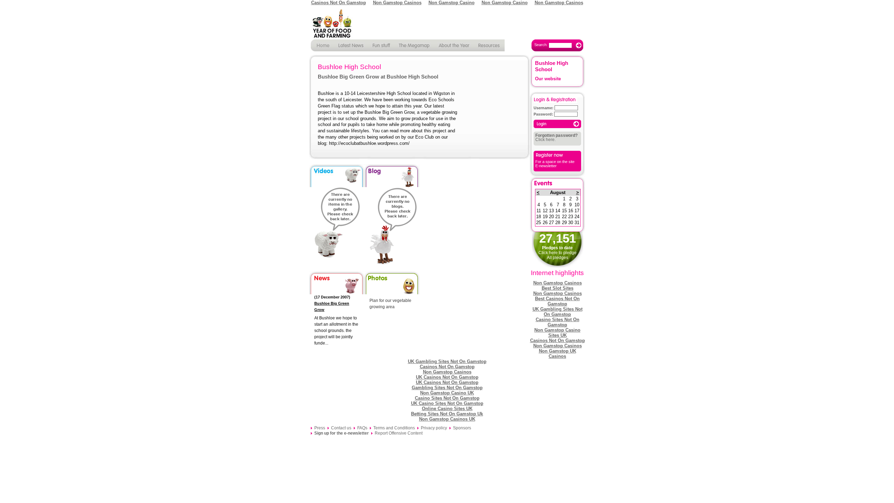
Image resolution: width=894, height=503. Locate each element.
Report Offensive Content (399, 433)
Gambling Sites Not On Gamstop (447, 387)
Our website (548, 78)
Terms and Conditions (394, 428)
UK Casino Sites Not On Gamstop (447, 403)
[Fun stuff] (381, 45)
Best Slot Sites (557, 288)
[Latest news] (351, 45)
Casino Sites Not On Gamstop (557, 322)
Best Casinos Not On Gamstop (557, 301)
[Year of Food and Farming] (447, 24)
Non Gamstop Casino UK (447, 392)
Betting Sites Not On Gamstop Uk (447, 413)
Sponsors (462, 428)
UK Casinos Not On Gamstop (447, 377)
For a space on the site (554, 162)
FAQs (362, 428)
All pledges (557, 257)
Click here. (556, 137)
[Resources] (490, 45)
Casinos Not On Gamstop (557, 340)
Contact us (341, 428)
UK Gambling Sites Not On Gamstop (557, 311)
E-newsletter (546, 166)
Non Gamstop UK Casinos (557, 353)
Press (319, 428)
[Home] (322, 45)
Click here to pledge (557, 252)
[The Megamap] (414, 45)
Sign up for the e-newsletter (341, 433)
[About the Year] (454, 45)
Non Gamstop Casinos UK (447, 419)
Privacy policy (434, 428)
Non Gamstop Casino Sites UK (557, 332)
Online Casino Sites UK (447, 408)
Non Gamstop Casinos (557, 283)
